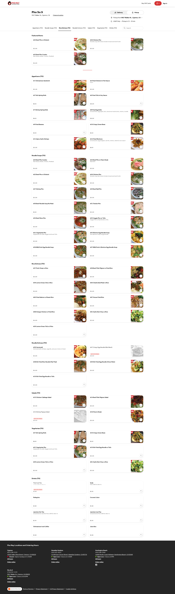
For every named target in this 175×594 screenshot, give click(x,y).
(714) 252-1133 (12, 572)
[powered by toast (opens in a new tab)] (14, 589)
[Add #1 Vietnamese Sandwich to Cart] (84, 88)
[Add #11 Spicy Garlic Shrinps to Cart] (84, 146)
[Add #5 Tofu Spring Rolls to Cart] (84, 103)
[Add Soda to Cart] (140, 490)
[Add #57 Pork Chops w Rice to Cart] (84, 276)
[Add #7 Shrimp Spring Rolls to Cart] (84, 117)
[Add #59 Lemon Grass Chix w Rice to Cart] (84, 290)
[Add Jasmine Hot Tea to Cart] (84, 519)
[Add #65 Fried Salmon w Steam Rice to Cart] (84, 305)
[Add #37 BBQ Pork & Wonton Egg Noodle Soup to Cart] (140, 255)
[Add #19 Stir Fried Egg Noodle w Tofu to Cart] (84, 384)
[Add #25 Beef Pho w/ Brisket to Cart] (84, 47)
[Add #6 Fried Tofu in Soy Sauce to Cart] (140, 103)
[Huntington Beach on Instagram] (96, 565)
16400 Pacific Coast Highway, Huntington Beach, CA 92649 (114, 554)
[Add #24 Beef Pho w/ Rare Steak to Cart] (140, 167)
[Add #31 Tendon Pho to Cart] (140, 211)
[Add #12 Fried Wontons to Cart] (140, 146)
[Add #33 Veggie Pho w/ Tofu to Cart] (140, 226)
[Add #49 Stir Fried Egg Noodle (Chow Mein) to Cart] (140, 369)
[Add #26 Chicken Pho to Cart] (140, 47)
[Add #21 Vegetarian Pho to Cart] (84, 240)
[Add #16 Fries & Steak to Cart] (140, 419)
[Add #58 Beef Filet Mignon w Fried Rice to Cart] (140, 276)
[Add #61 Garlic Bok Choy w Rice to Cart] (140, 319)
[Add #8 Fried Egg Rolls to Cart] (140, 117)
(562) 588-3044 (100, 552)
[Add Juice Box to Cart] (140, 534)
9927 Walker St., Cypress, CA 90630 (18, 574)
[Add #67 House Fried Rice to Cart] (140, 305)
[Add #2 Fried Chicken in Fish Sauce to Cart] (140, 88)
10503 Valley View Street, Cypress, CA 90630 (21, 554)
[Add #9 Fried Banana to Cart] (84, 132)
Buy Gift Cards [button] (146, 3)
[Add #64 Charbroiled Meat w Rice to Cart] (140, 290)
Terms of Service (28, 589)
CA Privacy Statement (57, 589)
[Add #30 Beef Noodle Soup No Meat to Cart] (84, 211)
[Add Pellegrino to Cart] (84, 505)
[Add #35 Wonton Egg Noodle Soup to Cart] (140, 240)
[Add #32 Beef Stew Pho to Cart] (84, 226)
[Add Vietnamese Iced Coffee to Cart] (84, 534)
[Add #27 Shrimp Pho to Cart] (84, 196)
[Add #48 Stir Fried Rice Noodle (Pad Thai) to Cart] (84, 369)
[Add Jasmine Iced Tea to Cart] (140, 519)
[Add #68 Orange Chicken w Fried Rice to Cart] (84, 319)
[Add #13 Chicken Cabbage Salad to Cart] (84, 405)
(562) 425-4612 (56, 552)
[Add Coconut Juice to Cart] (140, 505)
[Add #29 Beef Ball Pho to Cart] (140, 196)
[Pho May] (13, 3)
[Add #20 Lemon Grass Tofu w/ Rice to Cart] (84, 334)
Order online (11, 562)
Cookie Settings (71, 589)
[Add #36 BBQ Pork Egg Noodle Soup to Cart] (84, 255)
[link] (38, 28)
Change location (58, 15)
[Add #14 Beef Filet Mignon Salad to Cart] (140, 405)
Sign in (165, 3)
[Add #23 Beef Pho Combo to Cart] (84, 62)
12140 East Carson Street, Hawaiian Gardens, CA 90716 (69, 554)
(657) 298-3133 (12, 552)
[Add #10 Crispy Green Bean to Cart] (140, 132)
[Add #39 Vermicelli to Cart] (84, 355)
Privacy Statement (42, 589)
